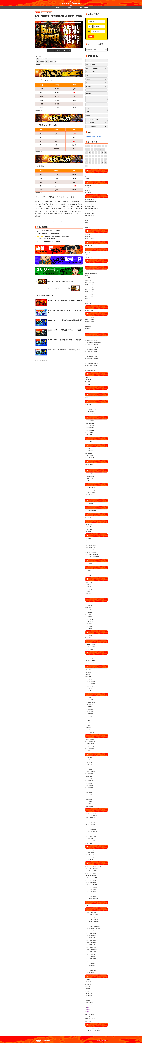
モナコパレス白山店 (89, 854)
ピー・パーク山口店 (89, 690)
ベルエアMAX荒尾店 (89, 748)
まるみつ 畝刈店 (88, 764)
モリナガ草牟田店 (89, 859)
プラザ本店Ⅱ (88, 727)
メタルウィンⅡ (88, 843)
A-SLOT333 (87, 174)
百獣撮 (87, 79)
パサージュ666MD (89, 658)
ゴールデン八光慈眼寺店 (90, 510)
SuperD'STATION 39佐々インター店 (93, 342)
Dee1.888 (87, 218)
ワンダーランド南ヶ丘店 (90, 940)
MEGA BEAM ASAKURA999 (91, 273)
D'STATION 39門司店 (89, 215)
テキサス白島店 (88, 614)
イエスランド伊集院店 (47, 12)
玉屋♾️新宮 (87, 1009)
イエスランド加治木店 (90, 425)
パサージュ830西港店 (90, 660)
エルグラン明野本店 (89, 455)
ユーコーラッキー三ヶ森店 (91, 877)
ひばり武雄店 (88, 676)
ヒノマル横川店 (88, 679)
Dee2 (86, 220)
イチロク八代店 (88, 434)
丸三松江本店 (88, 981)
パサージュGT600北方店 (90, 663)
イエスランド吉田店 (89, 427)
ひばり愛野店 (88, 672)
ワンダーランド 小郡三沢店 (91, 949)
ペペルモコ (87, 750)
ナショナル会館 (88, 635)
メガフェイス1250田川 (90, 834)
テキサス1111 (88, 603)
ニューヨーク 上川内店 (90, 644)
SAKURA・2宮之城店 (89, 338)
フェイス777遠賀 (89, 706)
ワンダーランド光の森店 (90, 938)
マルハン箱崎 (88, 804)
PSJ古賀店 (87, 324)
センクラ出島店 (88, 563)
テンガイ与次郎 (88, 623)
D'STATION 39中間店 (89, 199)
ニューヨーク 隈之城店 (90, 649)
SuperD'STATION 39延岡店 (91, 354)
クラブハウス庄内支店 (90, 492)
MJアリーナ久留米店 (89, 282)
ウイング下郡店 (88, 441)
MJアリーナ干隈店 (89, 287)
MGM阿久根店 (88, 280)
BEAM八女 (87, 188)
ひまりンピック (90, 90)
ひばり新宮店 (88, 674)
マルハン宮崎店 (88, 792)
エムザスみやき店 (89, 450)
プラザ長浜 (87, 730)
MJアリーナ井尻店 (89, 284)
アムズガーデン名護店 (90, 414)
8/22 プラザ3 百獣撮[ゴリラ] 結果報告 (46, 238)
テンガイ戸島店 (88, 628)
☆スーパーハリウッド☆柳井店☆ (92, 1028)
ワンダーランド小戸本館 (90, 947)
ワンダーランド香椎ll (90, 968)
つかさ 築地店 (88, 593)
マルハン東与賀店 (89, 801)
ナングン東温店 (88, 637)
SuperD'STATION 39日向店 (91, 356)
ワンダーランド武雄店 (90, 956)
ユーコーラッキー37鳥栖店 (91, 875)
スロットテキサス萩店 (90, 550)
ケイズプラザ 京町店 (89, 504)
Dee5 (86, 225)
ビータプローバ (88, 688)
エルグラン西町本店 (89, 457)
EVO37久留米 (88, 234)
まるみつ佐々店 (88, 760)
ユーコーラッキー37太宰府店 (91, 868)
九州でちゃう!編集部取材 (92, 68)
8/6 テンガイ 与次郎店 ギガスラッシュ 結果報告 (48, 233)
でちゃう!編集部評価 (91, 126)
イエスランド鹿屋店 (89, 432)
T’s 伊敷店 (87, 384)
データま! (88, 60)
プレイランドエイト (89, 732)
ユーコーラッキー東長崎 (90, 891)
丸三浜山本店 (88, 984)
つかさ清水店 (88, 586)
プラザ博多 (87, 720)
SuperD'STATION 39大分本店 (91, 347)
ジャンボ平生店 (88, 529)
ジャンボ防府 (88, 531)
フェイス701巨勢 (89, 704)
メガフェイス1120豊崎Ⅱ (90, 829)
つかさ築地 (87, 591)
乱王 (87, 82)
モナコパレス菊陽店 (89, 857)
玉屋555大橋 (88, 998)
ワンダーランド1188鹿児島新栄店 (92, 926)
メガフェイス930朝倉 (90, 817)
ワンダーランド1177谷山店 (91, 917)
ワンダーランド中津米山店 (91, 933)
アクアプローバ (88, 407)
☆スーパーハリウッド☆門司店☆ (92, 1030)
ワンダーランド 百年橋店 (90, 958)
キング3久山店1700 (89, 478)
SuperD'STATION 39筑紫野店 (91, 363)
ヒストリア (89, 104)
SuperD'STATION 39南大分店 (91, 344)
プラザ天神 (87, 723)
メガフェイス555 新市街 (90, 813)
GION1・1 (87, 252)
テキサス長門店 (88, 616)
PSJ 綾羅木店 (88, 326)
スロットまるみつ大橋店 (90, 543)
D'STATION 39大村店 (89, 204)
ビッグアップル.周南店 (90, 683)
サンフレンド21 (88, 517)
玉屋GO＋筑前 (88, 1005)
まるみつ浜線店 (88, 762)
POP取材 (88, 86)
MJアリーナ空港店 (89, 294)
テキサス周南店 (88, 607)
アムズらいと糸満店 (89, 411)
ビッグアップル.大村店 (90, 686)
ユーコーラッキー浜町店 (90, 894)
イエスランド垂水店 (89, 430)
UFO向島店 (87, 391)
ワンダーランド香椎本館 (90, 970)
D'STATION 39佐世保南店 (90, 201)
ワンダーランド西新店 (90, 961)
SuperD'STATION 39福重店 (91, 361)
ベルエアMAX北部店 (89, 739)
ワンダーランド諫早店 (90, 963)
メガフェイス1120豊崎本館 (91, 831)
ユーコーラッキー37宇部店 (91, 870)
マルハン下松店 (88, 776)
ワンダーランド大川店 (90, 944)
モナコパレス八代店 (89, 850)
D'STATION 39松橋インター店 (91, 208)
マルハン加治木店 (89, 785)
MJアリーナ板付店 (89, 291)
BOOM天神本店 (88, 192)
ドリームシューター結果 (92, 119)
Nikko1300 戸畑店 (89, 310)
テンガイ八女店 (88, 626)
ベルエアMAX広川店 (89, 743)
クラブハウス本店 (89, 494)
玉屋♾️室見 (87, 1007)
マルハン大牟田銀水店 (90, 790)
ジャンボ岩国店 (88, 527)
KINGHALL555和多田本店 (90, 264)
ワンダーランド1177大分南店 (91, 914)
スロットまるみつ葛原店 (90, 545)
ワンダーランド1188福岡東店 (91, 924)
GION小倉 (87, 254)
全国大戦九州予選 (90, 64)
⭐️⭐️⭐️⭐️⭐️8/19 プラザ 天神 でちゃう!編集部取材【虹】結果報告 (53, 236)
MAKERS (88, 93)
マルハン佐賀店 (88, 783)
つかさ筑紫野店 (88, 589)
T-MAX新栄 (87, 381)
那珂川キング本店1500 (90, 1018)
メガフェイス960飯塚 (90, 820)
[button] (67, 50)
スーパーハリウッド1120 (90, 552)
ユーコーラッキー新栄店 (90, 889)
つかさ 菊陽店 (88, 596)
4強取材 (88, 115)
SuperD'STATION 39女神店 (91, 351)
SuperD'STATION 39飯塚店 (91, 370)
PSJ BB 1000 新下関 (89, 319)
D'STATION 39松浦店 (89, 211)
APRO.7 (87, 178)
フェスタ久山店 (88, 716)
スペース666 (88, 540)
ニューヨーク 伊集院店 (90, 646)
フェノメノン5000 (90, 71)
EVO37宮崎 (87, 236)
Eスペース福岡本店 (89, 238)
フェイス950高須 (89, 711)
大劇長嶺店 (87, 991)
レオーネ (87, 905)
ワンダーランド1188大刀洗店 (91, 919)
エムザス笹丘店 (88, 453)
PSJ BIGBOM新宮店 (89, 321)
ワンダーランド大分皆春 (90, 942)
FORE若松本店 (88, 245)
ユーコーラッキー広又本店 (91, 884)
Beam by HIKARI (88, 185)
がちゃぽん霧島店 (89, 467)
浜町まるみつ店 (88, 993)
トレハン (88, 97)
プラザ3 (87, 718)
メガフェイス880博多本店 (91, 815)
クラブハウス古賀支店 (90, 487)
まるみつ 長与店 (88, 767)
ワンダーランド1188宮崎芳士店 (92, 921)
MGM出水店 (87, 275)
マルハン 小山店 (88, 794)
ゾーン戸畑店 (88, 570)
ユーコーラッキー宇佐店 (90, 882)
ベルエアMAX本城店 (89, 746)
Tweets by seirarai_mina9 (93, 136)
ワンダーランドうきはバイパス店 (92, 928)
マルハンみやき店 (89, 773)
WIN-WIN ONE (88, 397)
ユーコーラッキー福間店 (90, 896)
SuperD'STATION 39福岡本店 (91, 358)
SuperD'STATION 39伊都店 (91, 340)
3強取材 (88, 112)
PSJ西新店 (87, 328)
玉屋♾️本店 (87, 1012)
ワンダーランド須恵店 (90, 965)
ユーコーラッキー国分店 (90, 880)
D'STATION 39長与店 (89, 213)
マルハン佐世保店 (89, 780)
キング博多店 (88, 480)
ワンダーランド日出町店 (90, 951)
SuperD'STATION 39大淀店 (91, 349)
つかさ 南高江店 (88, 582)
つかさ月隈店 (88, 584)
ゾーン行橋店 (88, 575)
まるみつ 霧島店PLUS (90, 771)
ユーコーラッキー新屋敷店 (91, 887)
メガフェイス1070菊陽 (90, 827)
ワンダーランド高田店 (90, 972)
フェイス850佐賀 (89, 709)
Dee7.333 (87, 227)
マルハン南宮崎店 (89, 787)
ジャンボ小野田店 (89, 524)
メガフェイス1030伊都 (90, 824)
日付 (89, 31)
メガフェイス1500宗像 (90, 841)
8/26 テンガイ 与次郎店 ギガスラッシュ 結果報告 (48, 241)
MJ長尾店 (87, 301)
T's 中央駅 (87, 377)
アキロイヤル (88, 404)
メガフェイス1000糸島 (90, 822)
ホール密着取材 (90, 123)
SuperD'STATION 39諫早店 (91, 365)
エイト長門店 (88, 448)
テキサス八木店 (88, 605)
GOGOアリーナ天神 (89, 257)
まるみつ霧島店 (88, 769)
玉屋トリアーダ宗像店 (90, 1014)
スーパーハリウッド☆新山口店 (92, 557)
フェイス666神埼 (89, 699)
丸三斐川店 (87, 979)
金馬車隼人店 (88, 1021)
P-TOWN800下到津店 (89, 317)
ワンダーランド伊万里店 (90, 935)
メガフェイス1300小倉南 (90, 836)
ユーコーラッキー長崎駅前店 (91, 898)
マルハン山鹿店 (88, 797)
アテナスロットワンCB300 (91, 409)
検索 (90, 36)
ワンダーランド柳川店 (90, 954)
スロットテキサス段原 (90, 547)
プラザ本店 (87, 725)
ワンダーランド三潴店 (90, 931)
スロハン (38, 12)
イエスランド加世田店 (90, 423)
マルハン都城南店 (89, 806)
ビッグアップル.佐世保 (90, 681)
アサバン (88, 108)
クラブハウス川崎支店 (90, 490)
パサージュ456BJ (89, 656)
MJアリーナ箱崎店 (89, 296)
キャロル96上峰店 (89, 474)
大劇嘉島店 (87, 988)
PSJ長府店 (87, 331)
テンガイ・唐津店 (89, 619)
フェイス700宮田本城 (90, 702)
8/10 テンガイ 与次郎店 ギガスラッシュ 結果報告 (48, 231)
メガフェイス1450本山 (90, 838)
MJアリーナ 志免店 (89, 289)
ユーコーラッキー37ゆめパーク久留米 (93, 866)
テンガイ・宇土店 (89, 621)
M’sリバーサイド (89, 303)
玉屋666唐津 (88, 1000)
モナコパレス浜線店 (89, 852)
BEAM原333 (87, 190)
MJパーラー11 (88, 298)
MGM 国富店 (88, 278)
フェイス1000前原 (89, 713)
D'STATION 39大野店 (89, 206)
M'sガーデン (88, 271)
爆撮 (87, 75)
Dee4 (86, 222)
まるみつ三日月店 (89, 757)
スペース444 (88, 538)
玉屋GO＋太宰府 (89, 1002)
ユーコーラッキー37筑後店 (91, 873)
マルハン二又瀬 (88, 778)
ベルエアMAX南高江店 (90, 741)
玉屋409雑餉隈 (88, 995)
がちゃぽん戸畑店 (89, 464)
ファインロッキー (89, 697)
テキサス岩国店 (88, 612)
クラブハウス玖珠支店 (90, 497)
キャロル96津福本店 (89, 476)
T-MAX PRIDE (88, 379)
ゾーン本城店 (88, 573)
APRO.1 (87, 176)
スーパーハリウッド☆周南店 (91, 554)
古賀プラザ (87, 986)
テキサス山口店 (88, 610)
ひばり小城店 (88, 669)
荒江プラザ (87, 1016)
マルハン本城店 (88, 799)
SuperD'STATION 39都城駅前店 (92, 368)
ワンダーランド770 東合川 (91, 912)
